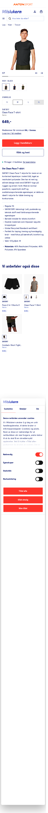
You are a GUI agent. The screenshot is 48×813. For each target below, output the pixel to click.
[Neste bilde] (42, 73)
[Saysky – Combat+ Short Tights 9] (12, 333)
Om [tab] (37, 409)
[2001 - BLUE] (14, 87)
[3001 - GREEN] (23, 87)
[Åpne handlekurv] (41, 11)
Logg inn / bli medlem (11, 133)
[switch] (39, 463)
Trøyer (18, 25)
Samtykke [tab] (8, 409)
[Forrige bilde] (36, 73)
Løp (3, 25)
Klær (10, 25)
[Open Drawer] (3, 18)
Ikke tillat (23, 508)
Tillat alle (23, 491)
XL (39, 102)
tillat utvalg (23, 500)
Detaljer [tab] (23, 409)
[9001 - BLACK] (5, 87)
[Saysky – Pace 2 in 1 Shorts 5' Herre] (12, 293)
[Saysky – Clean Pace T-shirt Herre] (34, 293)
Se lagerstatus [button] (29, 162)
